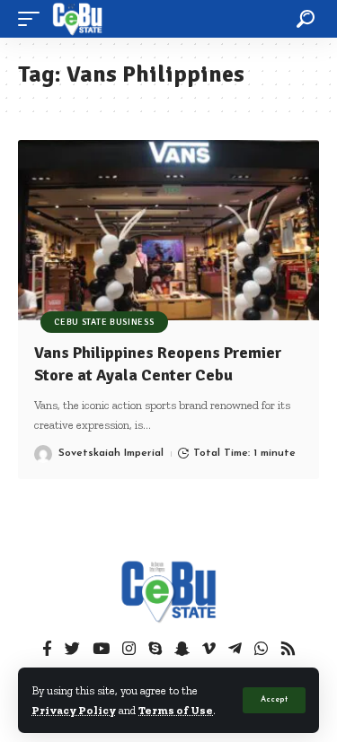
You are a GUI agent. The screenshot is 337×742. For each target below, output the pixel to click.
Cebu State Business (104, 322)
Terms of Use (175, 710)
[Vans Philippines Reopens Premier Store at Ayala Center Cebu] (168, 230)
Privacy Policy (73, 710)
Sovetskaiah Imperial (111, 453)
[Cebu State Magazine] (77, 19)
